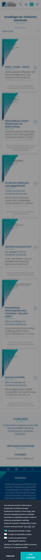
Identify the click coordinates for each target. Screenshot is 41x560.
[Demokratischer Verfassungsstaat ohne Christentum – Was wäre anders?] (20, 313)
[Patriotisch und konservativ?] (20, 248)
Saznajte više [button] (29, 526)
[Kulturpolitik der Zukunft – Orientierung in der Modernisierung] (20, 123)
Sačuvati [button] (10, 555)
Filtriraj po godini (20, 27)
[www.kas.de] (9, 4)
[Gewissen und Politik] (20, 378)
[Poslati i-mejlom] (16, 469)
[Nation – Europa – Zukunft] (20, 65)
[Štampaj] (8, 469)
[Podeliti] (24, 469)
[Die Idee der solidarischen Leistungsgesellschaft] (20, 186)
